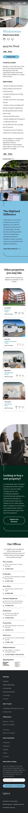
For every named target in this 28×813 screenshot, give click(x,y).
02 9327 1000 (9, 581)
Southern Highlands (10, 598)
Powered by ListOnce (9, 807)
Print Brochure (7, 159)
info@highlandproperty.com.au (13, 708)
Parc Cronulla (8, 562)
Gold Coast (7, 635)
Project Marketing (8, 685)
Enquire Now (11, 57)
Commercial (7, 688)
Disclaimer (6, 801)
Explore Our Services (14, 520)
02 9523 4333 (9, 569)
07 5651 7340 (9, 642)
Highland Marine (9, 647)
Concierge (6, 695)
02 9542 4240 (9, 618)
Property (6, 681)
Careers (5, 699)
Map (4, 51)
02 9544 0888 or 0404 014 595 (14, 654)
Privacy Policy (14, 801)
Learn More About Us (10, 249)
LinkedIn (5, 749)
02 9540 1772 (9, 630)
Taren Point (7, 623)
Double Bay (7, 574)
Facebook (6, 742)
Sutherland (7, 611)
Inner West (7, 586)
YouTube (6, 756)
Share (10, 51)
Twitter (5, 753)
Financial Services (9, 692)
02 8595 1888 (9, 593)
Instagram (6, 746)
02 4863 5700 (9, 605)
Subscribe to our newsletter (14, 786)
